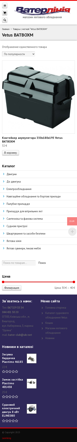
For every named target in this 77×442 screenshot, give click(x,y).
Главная (5, 29)
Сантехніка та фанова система (25, 218)
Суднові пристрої (17, 226)
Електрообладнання (19, 189)
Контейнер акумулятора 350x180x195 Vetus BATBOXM (32, 139)
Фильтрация (11, 288)
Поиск (42, 263)
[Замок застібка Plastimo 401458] (32, 384)
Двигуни (12, 174)
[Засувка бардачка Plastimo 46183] (32, 358)
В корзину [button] (10, 152)
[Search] (4, 19)
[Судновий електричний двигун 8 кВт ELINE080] (32, 409)
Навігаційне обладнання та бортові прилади (34, 196)
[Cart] (4, 12)
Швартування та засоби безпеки (26, 233)
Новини (49, 338)
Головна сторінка (55, 307)
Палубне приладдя (18, 204)
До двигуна (14, 181)
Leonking (6, 438)
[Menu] (4, 5)
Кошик (49, 323)
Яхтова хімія (14, 241)
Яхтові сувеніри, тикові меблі (24, 248)
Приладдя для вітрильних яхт (25, 211)
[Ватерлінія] (42, 13)
